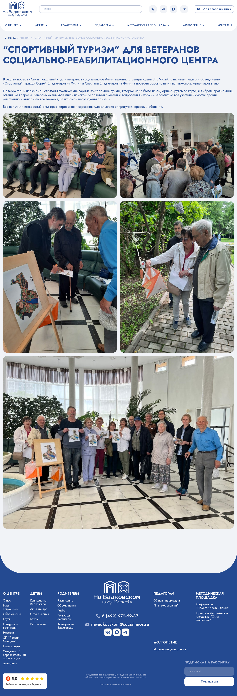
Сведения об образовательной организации (14, 654)
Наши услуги (11, 646)
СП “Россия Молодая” (11, 639)
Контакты (225, 25)
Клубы (7, 619)
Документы (10, 663)
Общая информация (166, 600)
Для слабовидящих (216, 9)
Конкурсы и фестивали (10, 626)
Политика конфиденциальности (115, 684)
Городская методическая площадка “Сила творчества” (212, 616)
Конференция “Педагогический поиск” (212, 606)
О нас (7, 600)
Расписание (38, 624)
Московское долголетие (169, 649)
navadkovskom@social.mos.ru (120, 624)
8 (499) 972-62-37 (120, 616)
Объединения (12, 614)
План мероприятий (165, 605)
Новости (8, 633)
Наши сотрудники (10, 607)
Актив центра (38, 609)
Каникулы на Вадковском (38, 602)
